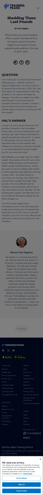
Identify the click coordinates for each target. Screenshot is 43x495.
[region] (21, 475)
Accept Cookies (21, 491)
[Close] (40, 459)
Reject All (21, 484)
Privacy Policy (27, 474)
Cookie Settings (21, 478)
